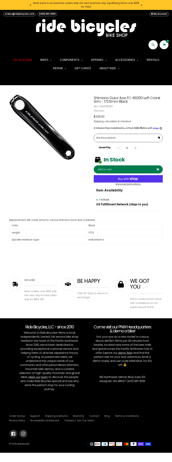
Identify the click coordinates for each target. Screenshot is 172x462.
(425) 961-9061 (47, 13)
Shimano (99, 110)
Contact (94, 416)
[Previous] (30, 5)
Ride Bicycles (23, 444)
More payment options (128, 184)
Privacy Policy (17, 420)
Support (35, 416)
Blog (107, 416)
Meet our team (38, 377)
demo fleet (125, 353)
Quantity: (105, 147)
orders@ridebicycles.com (19, 13)
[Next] (141, 5)
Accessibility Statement (44, 420)
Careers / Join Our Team (79, 420)
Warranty (78, 416)
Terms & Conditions (127, 416)
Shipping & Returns (56, 416)
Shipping (99, 121)
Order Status (17, 416)
